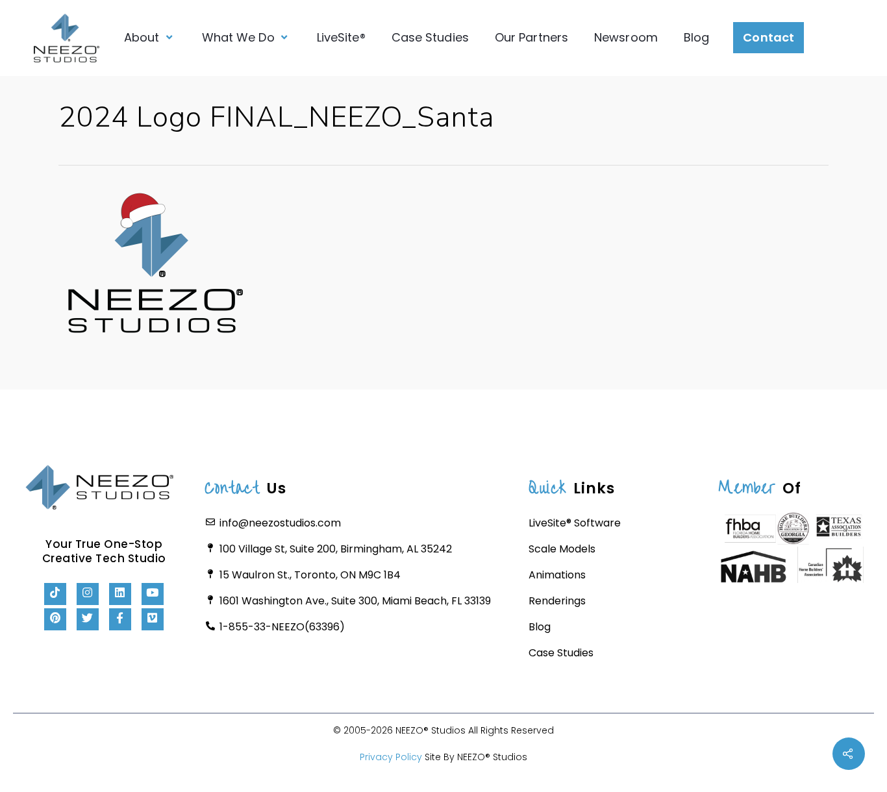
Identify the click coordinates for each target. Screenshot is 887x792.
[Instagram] (88, 594)
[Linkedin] (120, 594)
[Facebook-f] (120, 619)
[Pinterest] (55, 619)
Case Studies (430, 37)
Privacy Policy (391, 756)
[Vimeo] (153, 619)
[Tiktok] (55, 594)
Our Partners (531, 37)
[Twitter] (88, 619)
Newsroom (626, 37)
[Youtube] (153, 594)
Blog (696, 37)
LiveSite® (341, 37)
